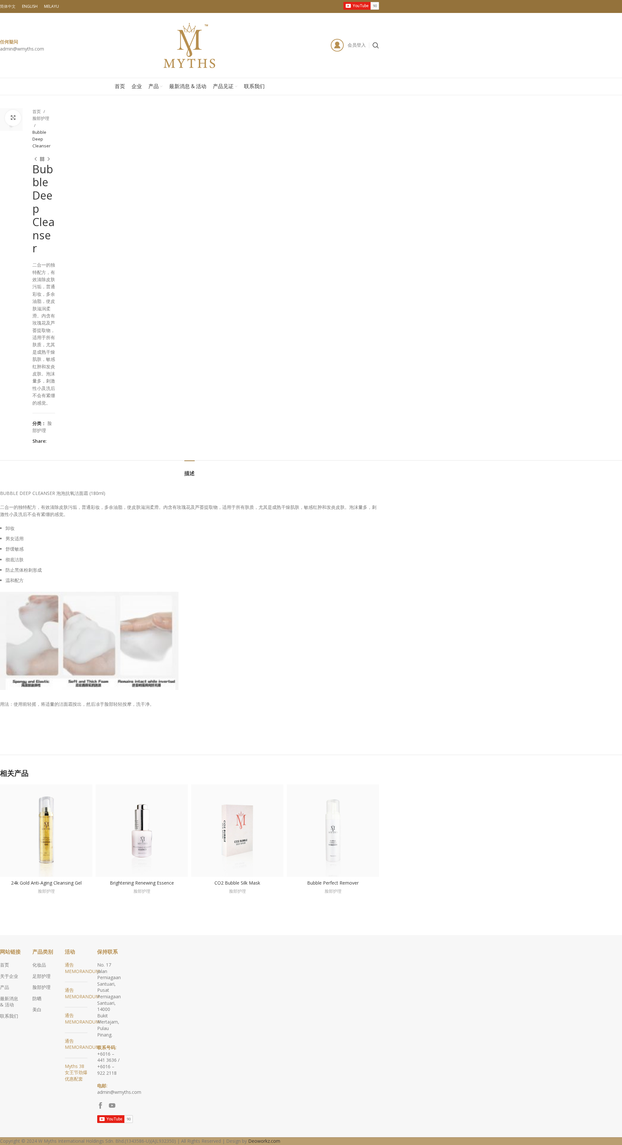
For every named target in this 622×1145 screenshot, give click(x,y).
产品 (4, 987)
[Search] (375, 45)
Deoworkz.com (264, 1141)
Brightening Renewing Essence (142, 883)
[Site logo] (189, 45)
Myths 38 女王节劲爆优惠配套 (76, 1072)
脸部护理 (40, 118)
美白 (36, 1009)
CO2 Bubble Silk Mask (237, 883)
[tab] (189, 470)
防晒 (36, 998)
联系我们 (9, 1016)
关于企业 (9, 976)
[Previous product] (35, 159)
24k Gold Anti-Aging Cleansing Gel (46, 883)
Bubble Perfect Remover (333, 883)
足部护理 (41, 976)
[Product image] (46, 830)
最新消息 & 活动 (9, 1001)
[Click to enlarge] (13, 118)
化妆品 (39, 965)
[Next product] (48, 159)
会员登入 (357, 45)
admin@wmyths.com (22, 49)
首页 (37, 111)
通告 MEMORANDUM (82, 968)
